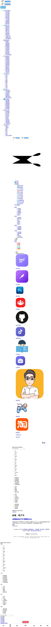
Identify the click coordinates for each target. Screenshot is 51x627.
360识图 (19, 236)
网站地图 (37, 529)
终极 (29, 530)
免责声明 (47, 529)
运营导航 (2, 619)
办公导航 (2, 620)
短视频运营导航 (3, 623)
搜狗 (18, 234)
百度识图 (19, 233)
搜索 (1, 542)
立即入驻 (14, 511)
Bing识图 (19, 232)
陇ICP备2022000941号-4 (36, 530)
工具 (3, 542)
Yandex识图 (19, 237)
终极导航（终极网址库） (28, 529)
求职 (9, 542)
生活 (7, 542)
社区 (5, 542)
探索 (13, 524)
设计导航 (2, 621)
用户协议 (42, 529)
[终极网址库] (20, 138)
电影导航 (2, 617)
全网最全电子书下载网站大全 (22, 519)
